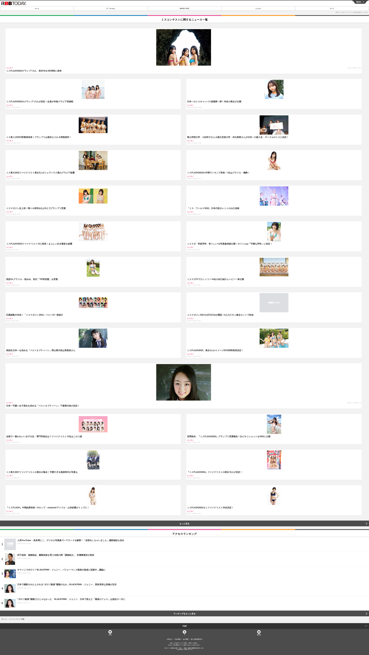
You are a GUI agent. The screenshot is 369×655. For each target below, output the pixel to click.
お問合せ (169, 639)
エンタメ (258, 8)
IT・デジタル (111, 8)
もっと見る (184, 523)
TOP (184, 626)
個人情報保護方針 (196, 639)
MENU (358, 2)
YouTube (259, 634)
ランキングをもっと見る (184, 613)
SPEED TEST (184, 8)
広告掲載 (177, 639)
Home (110, 634)
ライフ (332, 8)
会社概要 (186, 639)
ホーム (37, 8)
